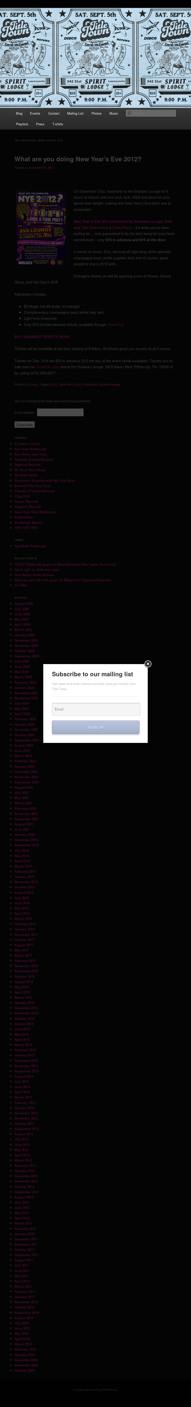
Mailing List (75, 113)
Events (35, 113)
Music (113, 113)
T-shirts (57, 124)
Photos (97, 113)
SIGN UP (96, 727)
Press (40, 124)
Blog (19, 113)
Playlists (22, 124)
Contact (53, 113)
